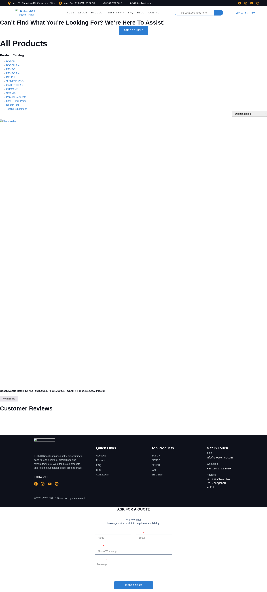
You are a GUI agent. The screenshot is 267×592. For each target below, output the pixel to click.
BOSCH (10, 61)
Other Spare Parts (16, 101)
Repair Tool (12, 105)
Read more (8, 398)
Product (97, 12)
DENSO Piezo (14, 73)
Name (98, 532)
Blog (141, 12)
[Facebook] (239, 3)
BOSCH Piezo (14, 65)
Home (70, 12)
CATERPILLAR (14, 85)
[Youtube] (251, 3)
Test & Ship (116, 12)
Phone (99, 546)
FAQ (131, 12)
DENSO (10, 69)
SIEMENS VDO (14, 81)
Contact (154, 12)
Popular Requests (16, 97)
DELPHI (10, 77)
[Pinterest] (257, 3)
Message (100, 559)
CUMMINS (12, 89)
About (82, 12)
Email (139, 532)
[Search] (218, 12)
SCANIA (11, 93)
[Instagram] (245, 3)
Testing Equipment (16, 109)
